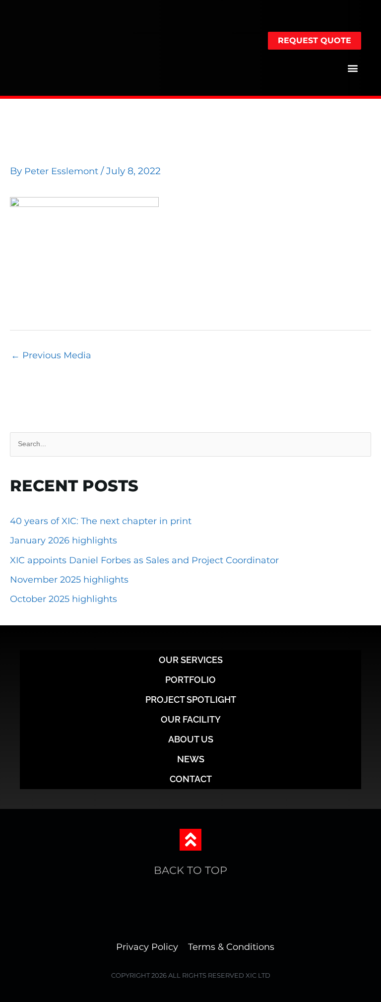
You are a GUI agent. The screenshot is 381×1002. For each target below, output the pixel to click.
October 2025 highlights (63, 599)
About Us (190, 739)
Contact (191, 779)
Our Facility (191, 719)
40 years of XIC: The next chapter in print (100, 521)
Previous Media (51, 355)
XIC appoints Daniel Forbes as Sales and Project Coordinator (145, 560)
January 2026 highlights (63, 540)
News (190, 759)
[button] (353, 68)
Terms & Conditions (231, 946)
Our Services (191, 660)
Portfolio (190, 679)
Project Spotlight (190, 699)
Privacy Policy (147, 946)
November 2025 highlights (69, 579)
